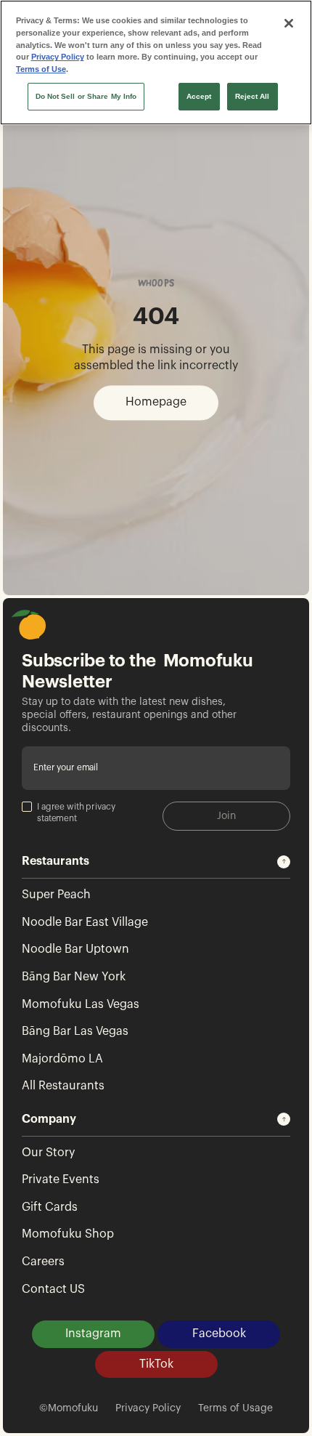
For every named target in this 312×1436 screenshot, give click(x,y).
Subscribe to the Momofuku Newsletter (137, 671)
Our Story (48, 1152)
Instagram (93, 1333)
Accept (199, 96)
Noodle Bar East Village (85, 922)
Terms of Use (41, 69)
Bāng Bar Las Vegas (75, 1031)
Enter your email (65, 768)
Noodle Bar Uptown (75, 949)
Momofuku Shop (68, 1234)
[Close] (289, 23)
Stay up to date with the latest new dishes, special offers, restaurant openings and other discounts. (129, 715)
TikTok (156, 1364)
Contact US (53, 1289)
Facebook (219, 1333)
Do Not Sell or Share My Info (86, 96)
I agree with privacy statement (76, 812)
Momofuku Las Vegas (80, 1004)
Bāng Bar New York (74, 977)
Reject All (252, 96)
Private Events (60, 1179)
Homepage (156, 402)
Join (226, 816)
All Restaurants (63, 1086)
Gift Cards (50, 1207)
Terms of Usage (235, 1408)
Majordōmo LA (62, 1059)
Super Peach (56, 894)
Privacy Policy (148, 1408)
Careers (43, 1261)
